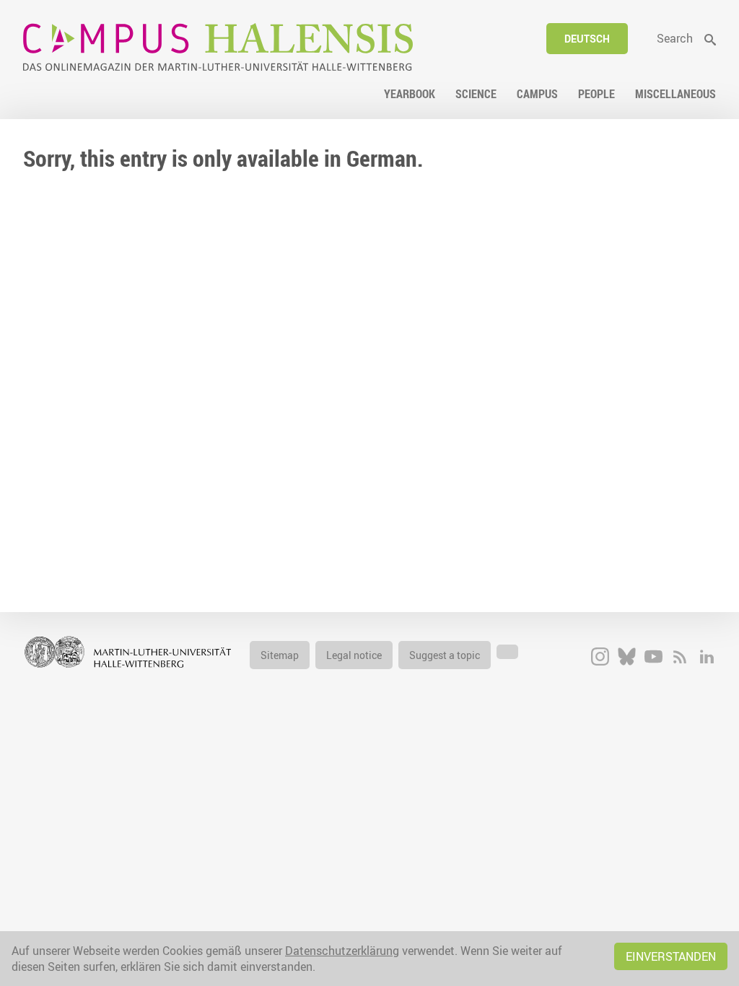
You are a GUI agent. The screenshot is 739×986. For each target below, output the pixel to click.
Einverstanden (671, 956)
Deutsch (587, 38)
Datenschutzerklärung (342, 951)
